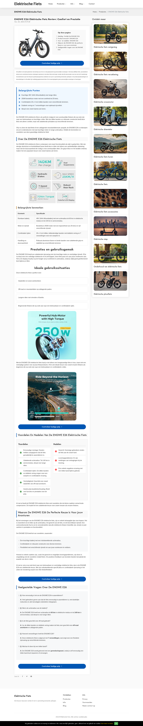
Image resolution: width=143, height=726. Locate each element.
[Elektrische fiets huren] (110, 143)
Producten (61, 4)
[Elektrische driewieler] (110, 116)
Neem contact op (88, 706)
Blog (81, 4)
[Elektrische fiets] (110, 171)
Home (50, 4)
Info (72, 4)
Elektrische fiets (100, 184)
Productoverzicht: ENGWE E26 (68, 38)
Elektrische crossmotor (104, 102)
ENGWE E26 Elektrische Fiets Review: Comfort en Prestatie (47, 19)
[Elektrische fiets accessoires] (110, 198)
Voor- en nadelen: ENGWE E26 (68, 41)
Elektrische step (101, 239)
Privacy (84, 699)
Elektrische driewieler (103, 129)
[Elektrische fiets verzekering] (110, 61)
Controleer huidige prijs (51, 63)
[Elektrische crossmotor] (110, 89)
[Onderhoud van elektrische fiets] (110, 253)
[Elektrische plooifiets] (110, 281)
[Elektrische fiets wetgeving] (110, 34)
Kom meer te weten (107, 723)
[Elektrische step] (110, 226)
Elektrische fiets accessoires (106, 211)
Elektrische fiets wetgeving (105, 47)
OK (116, 723)
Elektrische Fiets (22, 695)
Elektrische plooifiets (103, 294)
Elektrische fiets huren (103, 156)
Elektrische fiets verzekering (106, 74)
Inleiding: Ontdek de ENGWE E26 (69, 36)
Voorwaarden (87, 702)
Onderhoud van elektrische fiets (108, 266)
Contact (92, 4)
